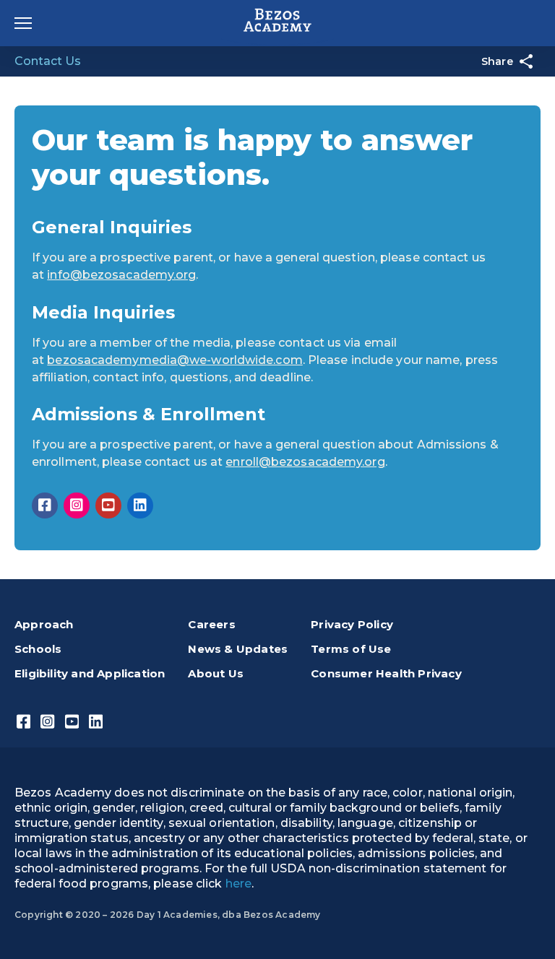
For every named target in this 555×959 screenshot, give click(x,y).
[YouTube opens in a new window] (108, 505)
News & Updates (238, 649)
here (238, 883)
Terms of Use (351, 649)
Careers (211, 624)
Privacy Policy (352, 624)
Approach (44, 624)
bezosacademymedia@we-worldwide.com (174, 360)
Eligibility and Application (89, 673)
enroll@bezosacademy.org (304, 462)
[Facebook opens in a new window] (45, 505)
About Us (216, 673)
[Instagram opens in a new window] (77, 505)
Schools (37, 649)
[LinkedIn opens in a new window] (140, 505)
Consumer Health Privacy (386, 673)
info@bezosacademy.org (121, 275)
